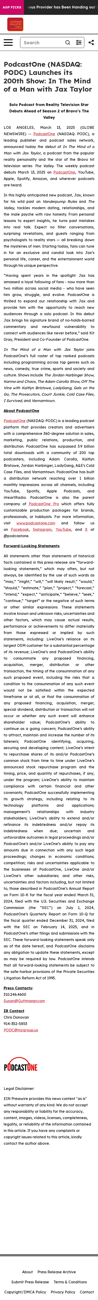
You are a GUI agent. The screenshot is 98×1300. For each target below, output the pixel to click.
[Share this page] (91, 42)
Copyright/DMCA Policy (25, 1292)
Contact (87, 1292)
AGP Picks (12, 7)
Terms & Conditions (70, 1282)
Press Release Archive (56, 1272)
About (27, 1272)
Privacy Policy (63, 1292)
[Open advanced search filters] (78, 42)
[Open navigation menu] (8, 42)
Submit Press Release (30, 1282)
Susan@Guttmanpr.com (24, 1001)
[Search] (67, 42)
